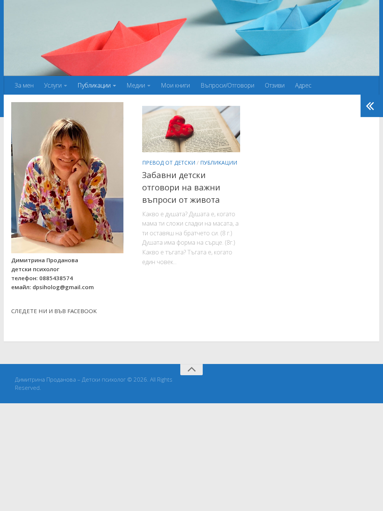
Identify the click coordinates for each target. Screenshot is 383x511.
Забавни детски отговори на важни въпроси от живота (181, 187)
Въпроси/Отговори (227, 85)
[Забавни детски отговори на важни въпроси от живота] (191, 129)
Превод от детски (168, 162)
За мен (24, 85)
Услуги (53, 85)
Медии (135, 85)
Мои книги (175, 85)
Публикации (94, 85)
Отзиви (275, 85)
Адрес (303, 85)
